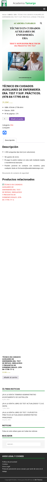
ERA (15, 15)
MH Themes (38, 480)
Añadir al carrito (17, 119)
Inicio (4, 15)
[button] (43, 8)
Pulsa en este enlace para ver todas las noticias (19, 431)
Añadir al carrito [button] (10, 377)
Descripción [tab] (10, 140)
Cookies (5, 464)
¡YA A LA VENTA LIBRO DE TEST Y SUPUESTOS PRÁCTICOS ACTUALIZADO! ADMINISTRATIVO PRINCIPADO (19, 415)
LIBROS (10, 15)
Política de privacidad (9, 462)
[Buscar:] (23, 444)
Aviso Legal (6, 466)
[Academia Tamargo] (23, 5)
